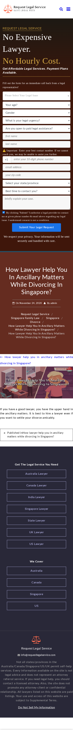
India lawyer (36, 497)
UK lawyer (36, 532)
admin (53, 303)
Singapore (36, 594)
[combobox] (36, 95)
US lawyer (36, 544)
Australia (36, 570)
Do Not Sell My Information (36, 707)
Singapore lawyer (36, 508)
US (36, 605)
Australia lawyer (36, 473)
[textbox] (36, 95)
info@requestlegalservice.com (38, 655)
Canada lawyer (36, 485)
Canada (36, 582)
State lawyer (36, 520)
